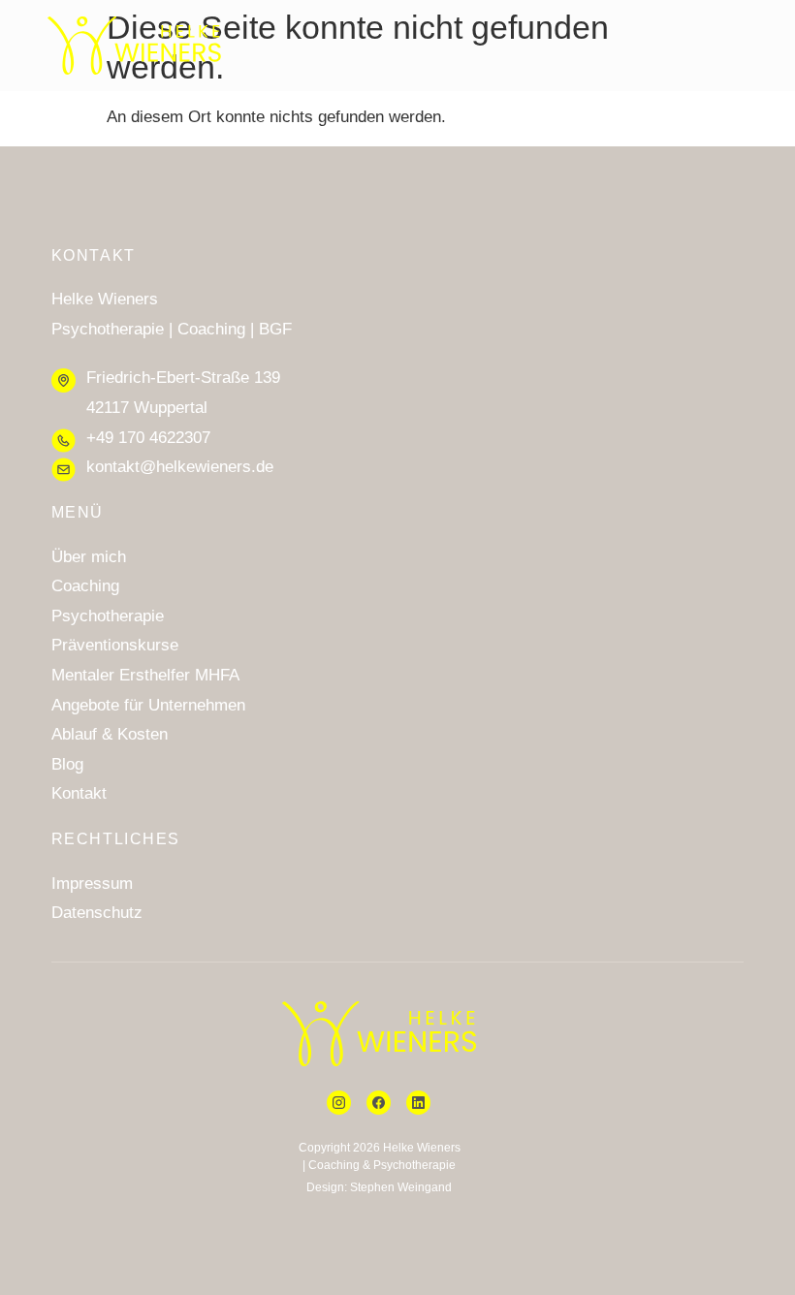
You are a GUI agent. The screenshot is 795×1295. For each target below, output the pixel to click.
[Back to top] (747, 1231)
